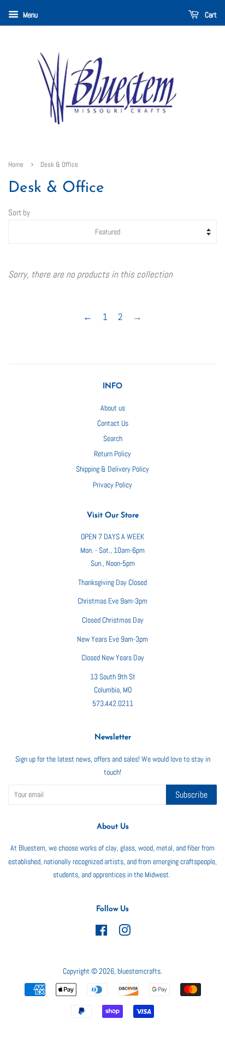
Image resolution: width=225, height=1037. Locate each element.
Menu (29, 15)
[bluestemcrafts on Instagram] (125, 932)
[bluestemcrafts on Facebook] (101, 932)
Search (112, 438)
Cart (210, 15)
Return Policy (112, 454)
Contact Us (112, 423)
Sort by (19, 212)
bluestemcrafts (139, 971)
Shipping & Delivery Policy (112, 469)
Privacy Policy (112, 485)
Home (15, 164)
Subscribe (191, 794)
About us (112, 408)
